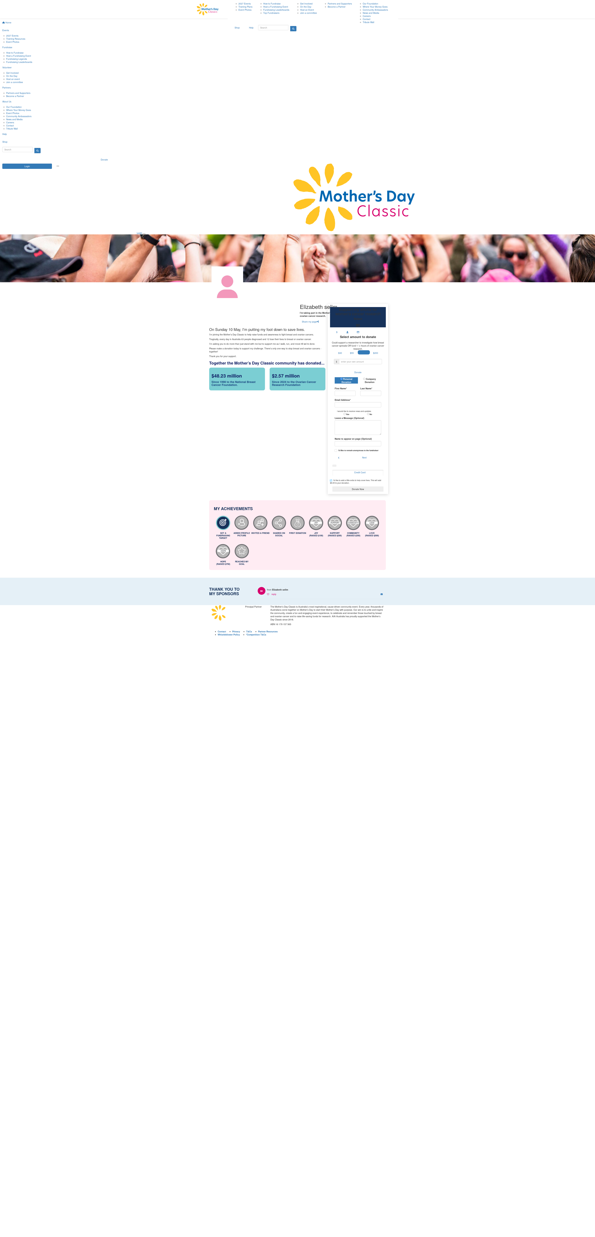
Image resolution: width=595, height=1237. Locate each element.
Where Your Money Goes (18, 110)
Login (27, 166)
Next (364, 457)
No (370, 414)
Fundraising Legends (16, 58)
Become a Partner (15, 96)
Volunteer (7, 67)
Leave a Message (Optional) (349, 418)
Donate (104, 159)
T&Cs (249, 631)
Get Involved (12, 72)
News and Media (14, 119)
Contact (10, 125)
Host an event (13, 79)
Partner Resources (268, 631)
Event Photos (12, 41)
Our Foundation (14, 106)
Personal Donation (347, 380)
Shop (4, 141)
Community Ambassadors (18, 116)
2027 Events (12, 35)
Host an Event (307, 9)
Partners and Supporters (18, 92)
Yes (347, 414)
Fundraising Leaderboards (19, 62)
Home (8, 22)
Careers (10, 122)
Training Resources (15, 38)
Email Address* (343, 399)
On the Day (11, 75)
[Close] (144, 233)
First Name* (341, 388)
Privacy (236, 631)
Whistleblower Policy (229, 634)
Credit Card (360, 472)
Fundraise (7, 47)
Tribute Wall (12, 128)
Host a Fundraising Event (18, 55)
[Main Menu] (58, 166)
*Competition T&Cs (256, 634)
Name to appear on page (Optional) (353, 438)
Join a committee (14, 82)
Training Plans (245, 6)
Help (4, 134)
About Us (6, 101)
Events (5, 30)
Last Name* (366, 388)
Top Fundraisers (271, 12)
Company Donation (370, 380)
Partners (6, 87)
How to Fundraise (15, 52)
